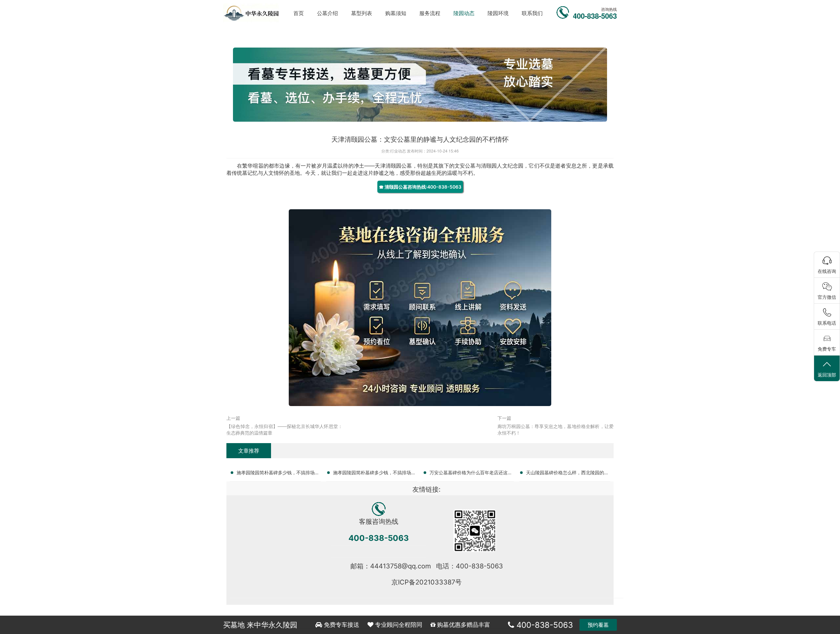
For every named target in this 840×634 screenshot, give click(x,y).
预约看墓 (598, 625)
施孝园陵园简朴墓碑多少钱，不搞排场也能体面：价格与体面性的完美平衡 (374, 474)
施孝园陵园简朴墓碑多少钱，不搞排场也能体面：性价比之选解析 (278, 474)
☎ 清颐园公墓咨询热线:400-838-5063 (420, 187)
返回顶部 (827, 375)
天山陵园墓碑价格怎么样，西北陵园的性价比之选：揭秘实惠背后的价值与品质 (567, 474)
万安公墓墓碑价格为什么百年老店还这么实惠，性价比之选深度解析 (471, 474)
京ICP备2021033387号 (426, 582)
